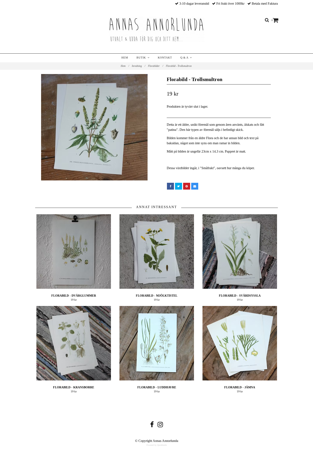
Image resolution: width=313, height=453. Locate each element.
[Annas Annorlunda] (156, 29)
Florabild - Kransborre (73, 387)
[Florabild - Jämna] (239, 343)
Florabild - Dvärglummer (73, 295)
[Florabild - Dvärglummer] (73, 251)
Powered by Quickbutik (156, 445)
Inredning (138, 65)
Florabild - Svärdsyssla (240, 295)
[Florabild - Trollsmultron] (94, 127)
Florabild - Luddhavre (156, 387)
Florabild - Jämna (239, 387)
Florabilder (155, 65)
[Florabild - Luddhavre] (156, 343)
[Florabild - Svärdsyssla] (239, 251)
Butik (142, 57)
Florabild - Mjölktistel (156, 295)
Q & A (185, 57)
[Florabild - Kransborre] (73, 343)
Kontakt (165, 57)
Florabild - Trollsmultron (179, 65)
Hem (124, 57)
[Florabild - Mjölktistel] (156, 251)
